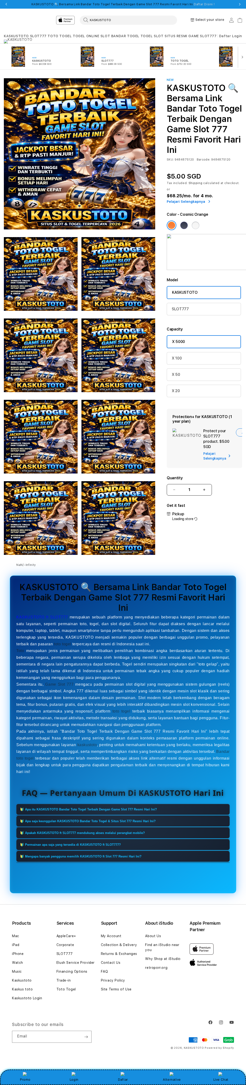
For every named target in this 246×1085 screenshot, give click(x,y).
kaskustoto (87, 745)
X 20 (176, 391)
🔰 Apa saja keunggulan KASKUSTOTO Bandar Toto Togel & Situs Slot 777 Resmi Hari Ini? (88, 821)
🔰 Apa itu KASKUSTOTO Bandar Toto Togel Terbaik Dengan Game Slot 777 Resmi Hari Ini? (88, 809)
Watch (17, 963)
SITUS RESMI (176, 36)
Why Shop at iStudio (162, 959)
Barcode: (203, 159)
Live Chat (220, 1079)
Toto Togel (66, 989)
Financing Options (71, 971)
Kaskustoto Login (27, 998)
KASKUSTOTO (16, 36)
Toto (20, 651)
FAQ (104, 971)
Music (17, 971)
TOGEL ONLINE (86, 36)
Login (74, 1079)
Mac (15, 936)
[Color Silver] (195, 225)
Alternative (172, 1079)
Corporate (65, 945)
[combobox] (128, 20)
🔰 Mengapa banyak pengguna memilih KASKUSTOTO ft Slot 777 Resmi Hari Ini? (80, 856)
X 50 (176, 374)
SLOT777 (38, 36)
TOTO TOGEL (60, 36)
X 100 (177, 358)
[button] (16, 36)
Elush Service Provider (75, 963)
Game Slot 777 (59, 684)
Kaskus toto (22, 989)
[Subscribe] (86, 1037)
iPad (15, 945)
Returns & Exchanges (119, 954)
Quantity (175, 478)
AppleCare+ (66, 936)
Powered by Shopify (219, 1047)
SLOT (105, 36)
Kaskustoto (22, 980)
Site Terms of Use (116, 989)
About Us (153, 936)
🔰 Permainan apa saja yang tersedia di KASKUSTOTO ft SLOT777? (70, 844)
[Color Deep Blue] (184, 225)
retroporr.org (156, 968)
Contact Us (111, 963)
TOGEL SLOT (152, 36)
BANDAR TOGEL (125, 36)
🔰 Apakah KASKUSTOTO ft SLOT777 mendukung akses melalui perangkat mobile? (82, 833)
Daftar (123, 1079)
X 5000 (178, 341)
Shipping (196, 183)
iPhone (18, 954)
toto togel (62, 644)
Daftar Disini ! (204, 4)
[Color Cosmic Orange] (171, 225)
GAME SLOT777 (202, 36)
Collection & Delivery (119, 945)
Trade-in (63, 980)
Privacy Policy (113, 980)
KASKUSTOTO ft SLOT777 (42, 617)
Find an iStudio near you (162, 947)
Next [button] (239, 4)
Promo (25, 1079)
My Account (111, 936)
